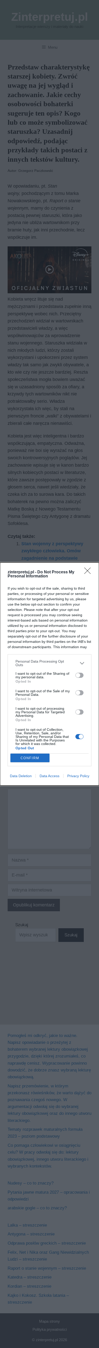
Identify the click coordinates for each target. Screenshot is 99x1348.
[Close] (89, 572)
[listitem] (49, 663)
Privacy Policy (78, 776)
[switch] (79, 675)
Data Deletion (21, 776)
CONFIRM (30, 758)
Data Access (49, 776)
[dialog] (49, 674)
